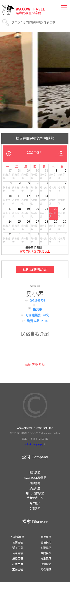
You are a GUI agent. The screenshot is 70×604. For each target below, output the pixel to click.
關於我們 (34, 472)
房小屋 (35, 294)
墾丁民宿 (17, 547)
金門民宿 (46, 553)
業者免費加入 (35, 497)
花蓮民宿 (17, 564)
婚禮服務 (46, 569)
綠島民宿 (17, 558)
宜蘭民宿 (17, 569)
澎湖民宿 (46, 547)
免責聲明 (34, 508)
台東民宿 (17, 553)
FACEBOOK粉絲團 (35, 477)
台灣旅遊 (46, 564)
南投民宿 (46, 537)
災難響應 (34, 483)
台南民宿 (17, 542)
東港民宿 (46, 558)
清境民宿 (46, 542)
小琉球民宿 (17, 537)
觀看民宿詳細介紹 (34, 269)
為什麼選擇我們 (34, 493)
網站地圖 (34, 488)
